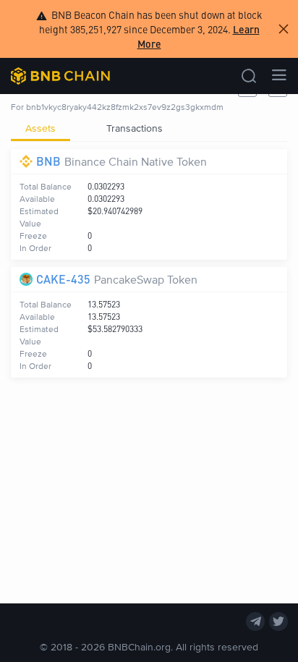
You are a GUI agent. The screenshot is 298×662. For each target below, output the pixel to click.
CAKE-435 (63, 279)
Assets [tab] (40, 128)
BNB (48, 161)
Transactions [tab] (134, 128)
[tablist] (149, 128)
